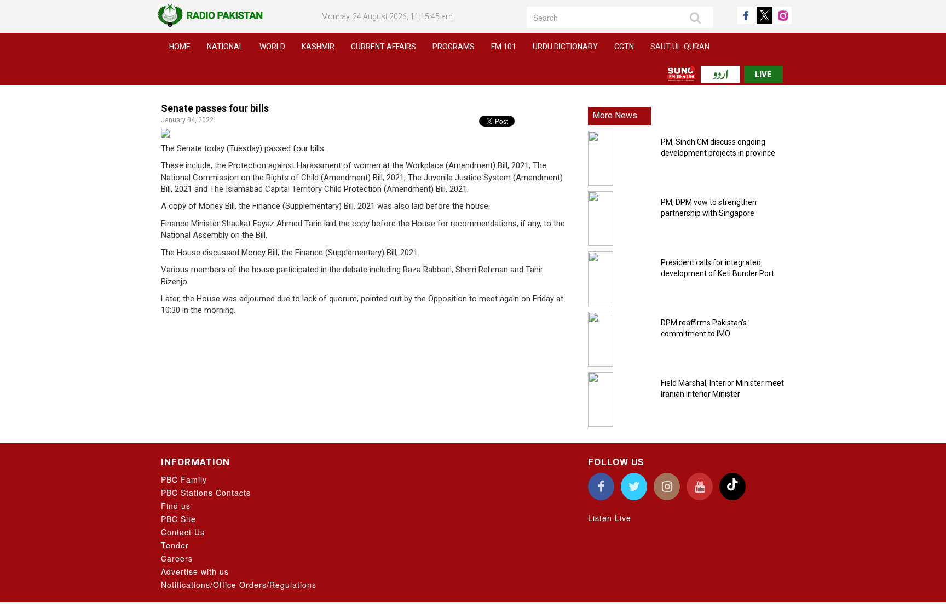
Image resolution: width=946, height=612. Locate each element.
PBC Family (184, 479)
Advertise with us (195, 571)
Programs (453, 46)
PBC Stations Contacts (206, 492)
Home (180, 46)
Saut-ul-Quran (680, 46)
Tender (175, 545)
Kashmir (318, 46)
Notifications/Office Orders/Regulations (238, 584)
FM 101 (503, 46)
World (272, 46)
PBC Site (178, 518)
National (225, 46)
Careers (177, 558)
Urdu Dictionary (565, 46)
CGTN (624, 46)
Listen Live (609, 517)
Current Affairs (383, 46)
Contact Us (183, 532)
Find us (176, 505)
